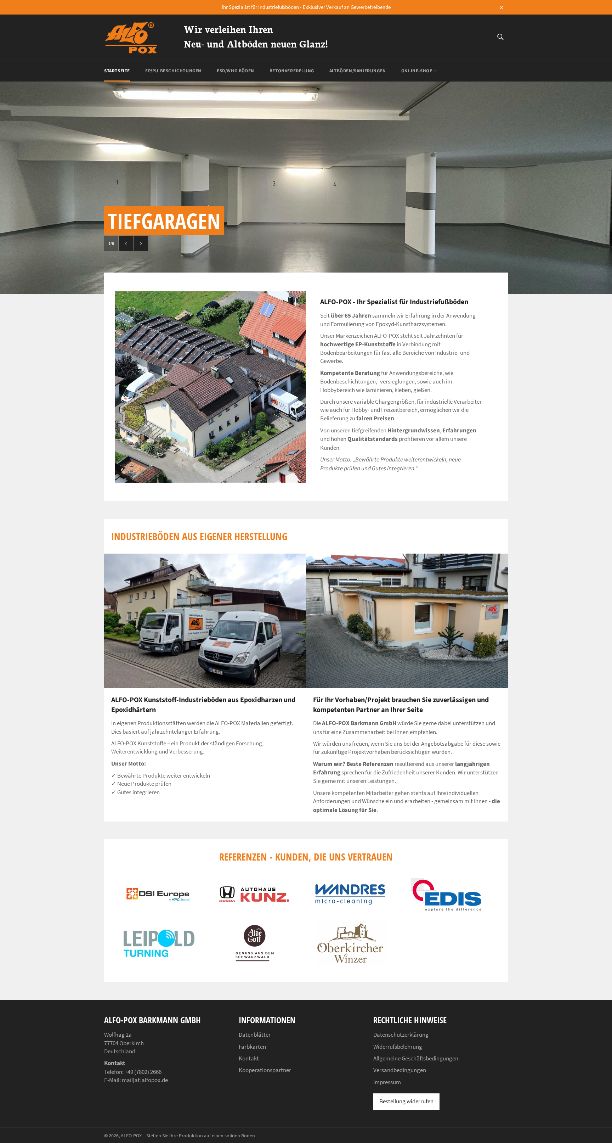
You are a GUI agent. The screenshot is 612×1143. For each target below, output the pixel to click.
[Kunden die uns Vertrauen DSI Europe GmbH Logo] (159, 905)
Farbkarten (252, 1046)
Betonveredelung (292, 71)
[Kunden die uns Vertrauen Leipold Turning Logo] (159, 955)
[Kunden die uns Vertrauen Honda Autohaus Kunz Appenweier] (254, 900)
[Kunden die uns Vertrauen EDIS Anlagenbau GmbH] (445, 909)
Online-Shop (417, 71)
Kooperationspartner (265, 1070)
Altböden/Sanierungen (357, 71)
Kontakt (249, 1058)
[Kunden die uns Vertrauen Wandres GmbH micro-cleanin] (350, 903)
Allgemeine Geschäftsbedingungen (415, 1058)
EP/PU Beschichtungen (173, 71)
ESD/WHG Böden (235, 71)
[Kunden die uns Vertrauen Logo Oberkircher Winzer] (350, 964)
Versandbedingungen (399, 1070)
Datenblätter (255, 1034)
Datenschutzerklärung (401, 1034)
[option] (306, 187)
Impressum (387, 1082)
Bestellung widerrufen (406, 1101)
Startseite (117, 71)
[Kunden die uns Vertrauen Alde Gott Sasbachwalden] (254, 962)
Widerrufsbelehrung (397, 1046)
